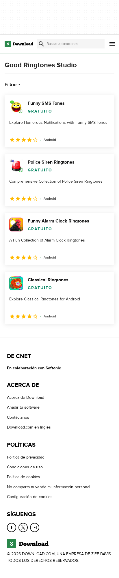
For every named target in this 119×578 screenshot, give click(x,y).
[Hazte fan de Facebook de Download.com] (11, 527)
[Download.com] (19, 44)
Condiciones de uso (25, 467)
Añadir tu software (23, 407)
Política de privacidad (25, 457)
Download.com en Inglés (29, 427)
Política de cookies (23, 476)
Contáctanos (18, 417)
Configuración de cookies (30, 496)
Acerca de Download (25, 397)
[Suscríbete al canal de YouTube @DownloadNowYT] (34, 527)
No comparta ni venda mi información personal (48, 487)
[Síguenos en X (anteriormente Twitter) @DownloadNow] (23, 527)
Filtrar (11, 84)
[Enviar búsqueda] (41, 43)
